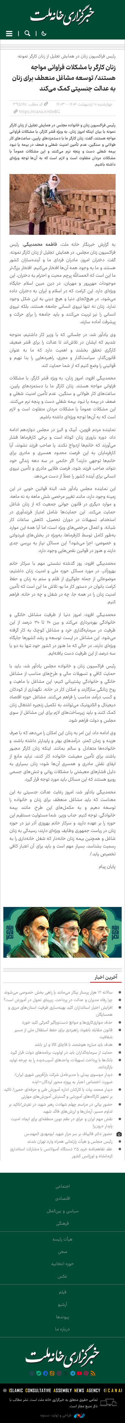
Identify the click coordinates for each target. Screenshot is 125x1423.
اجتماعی (63, 1186)
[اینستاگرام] (59, 1374)
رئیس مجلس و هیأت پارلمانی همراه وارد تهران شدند (70, 1141)
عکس (62, 1276)
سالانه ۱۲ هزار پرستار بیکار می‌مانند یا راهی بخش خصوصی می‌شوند (58, 992)
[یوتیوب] (79, 1374)
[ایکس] (65, 1374)
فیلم (62, 1292)
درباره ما (62, 1329)
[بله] (38, 1374)
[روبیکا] (32, 1374)
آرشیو (62, 1304)
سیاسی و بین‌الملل (63, 1211)
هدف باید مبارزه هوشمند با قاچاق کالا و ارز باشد (74, 1044)
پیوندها (62, 1317)
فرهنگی (62, 1223)
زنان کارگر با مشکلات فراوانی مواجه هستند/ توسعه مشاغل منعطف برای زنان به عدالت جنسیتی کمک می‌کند (64, 78)
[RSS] (93, 1374)
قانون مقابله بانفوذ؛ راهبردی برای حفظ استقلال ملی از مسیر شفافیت (63, 1033)
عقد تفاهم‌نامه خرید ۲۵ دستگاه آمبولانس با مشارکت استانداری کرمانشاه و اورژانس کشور (61, 1152)
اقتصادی (62, 1198)
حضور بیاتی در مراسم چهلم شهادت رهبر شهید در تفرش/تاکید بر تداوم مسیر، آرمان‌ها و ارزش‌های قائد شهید (61, 1108)
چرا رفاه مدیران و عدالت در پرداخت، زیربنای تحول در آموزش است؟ (58, 1000)
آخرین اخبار (106, 977)
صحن (62, 1251)
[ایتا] (52, 1374)
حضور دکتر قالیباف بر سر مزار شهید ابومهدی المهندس (68, 1134)
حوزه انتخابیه (62, 1264)
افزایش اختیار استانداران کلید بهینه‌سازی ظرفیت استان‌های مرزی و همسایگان (60, 1011)
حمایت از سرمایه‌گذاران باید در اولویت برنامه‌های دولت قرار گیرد (61, 1052)
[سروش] (45, 1374)
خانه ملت (62, 15)
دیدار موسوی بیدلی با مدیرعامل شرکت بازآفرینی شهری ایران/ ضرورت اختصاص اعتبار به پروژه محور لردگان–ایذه (64, 1078)
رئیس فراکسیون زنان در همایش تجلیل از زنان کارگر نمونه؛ (67, 56)
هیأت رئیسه (62, 1239)
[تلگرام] (72, 1374)
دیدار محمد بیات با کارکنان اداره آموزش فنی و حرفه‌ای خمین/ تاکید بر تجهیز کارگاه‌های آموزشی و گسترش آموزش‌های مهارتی (58, 1093)
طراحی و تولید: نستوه (56, 1415)
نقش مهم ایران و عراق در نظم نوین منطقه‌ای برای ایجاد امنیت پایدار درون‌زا (62, 1122)
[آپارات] (86, 1374)
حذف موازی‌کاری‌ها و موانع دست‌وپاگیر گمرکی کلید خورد (67, 1022)
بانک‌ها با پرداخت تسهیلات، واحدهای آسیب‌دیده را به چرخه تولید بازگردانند (61, 1063)
